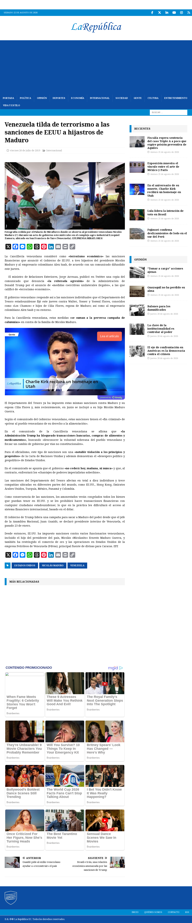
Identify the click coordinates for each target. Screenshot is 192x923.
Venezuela (77, 565)
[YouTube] (174, 12)
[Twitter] (159, 12)
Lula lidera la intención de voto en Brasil (165, 212)
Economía (77, 98)
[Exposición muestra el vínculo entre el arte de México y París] (137, 167)
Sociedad (122, 98)
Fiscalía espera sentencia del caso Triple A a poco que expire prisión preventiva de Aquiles (166, 143)
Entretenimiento (175, 98)
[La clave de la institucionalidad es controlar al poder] (137, 329)
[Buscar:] (168, 112)
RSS (187, 912)
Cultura (153, 98)
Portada (8, 98)
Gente (138, 98)
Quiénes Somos (153, 912)
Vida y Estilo (11, 105)
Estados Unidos (24, 565)
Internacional (100, 98)
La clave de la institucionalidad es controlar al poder (160, 328)
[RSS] (188, 12)
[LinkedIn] (167, 12)
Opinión (42, 98)
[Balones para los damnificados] (137, 310)
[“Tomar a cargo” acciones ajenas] (137, 272)
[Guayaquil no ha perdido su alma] (137, 291)
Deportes (59, 98)
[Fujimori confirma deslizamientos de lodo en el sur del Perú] (137, 233)
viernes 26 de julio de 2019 (25, 150)
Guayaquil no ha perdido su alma (166, 289)
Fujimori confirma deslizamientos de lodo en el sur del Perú (167, 233)
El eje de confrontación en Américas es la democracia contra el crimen (166, 350)
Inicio (135, 912)
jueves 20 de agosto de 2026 (164, 314)
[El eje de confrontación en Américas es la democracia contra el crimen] (137, 351)
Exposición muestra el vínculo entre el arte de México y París (163, 166)
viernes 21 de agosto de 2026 (164, 152)
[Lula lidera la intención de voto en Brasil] (137, 214)
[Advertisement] (96, 66)
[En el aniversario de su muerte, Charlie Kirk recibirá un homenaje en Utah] (137, 189)
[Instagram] (181, 12)
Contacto (173, 912)
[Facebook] (152, 12)
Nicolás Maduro (53, 565)
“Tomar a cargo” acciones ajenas (165, 270)
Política (25, 98)
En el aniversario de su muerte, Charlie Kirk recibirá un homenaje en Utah (164, 190)
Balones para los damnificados (158, 307)
